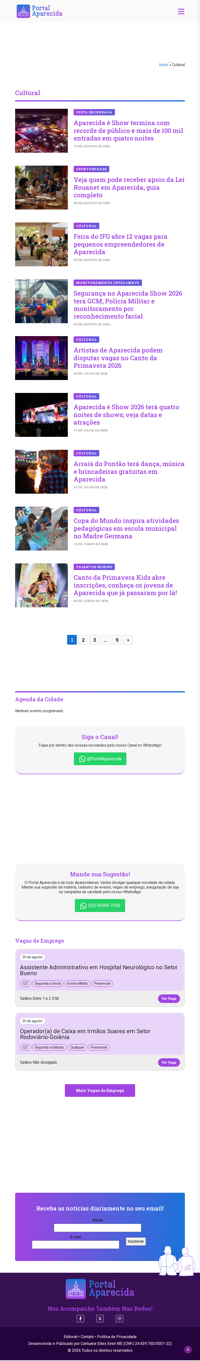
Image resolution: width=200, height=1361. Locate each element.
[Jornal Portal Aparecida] (39, 11)
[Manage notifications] (188, 1349)
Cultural (86, 226)
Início (163, 64)
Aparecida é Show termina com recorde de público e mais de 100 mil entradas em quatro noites (128, 130)
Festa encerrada (94, 112)
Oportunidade (91, 169)
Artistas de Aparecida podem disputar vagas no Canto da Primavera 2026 (118, 357)
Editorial (71, 1336)
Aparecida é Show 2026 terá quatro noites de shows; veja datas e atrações (126, 414)
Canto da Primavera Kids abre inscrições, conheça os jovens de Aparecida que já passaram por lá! (125, 585)
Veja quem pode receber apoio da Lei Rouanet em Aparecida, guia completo (129, 187)
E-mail (75, 1237)
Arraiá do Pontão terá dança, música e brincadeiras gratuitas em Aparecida (129, 471)
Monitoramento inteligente (108, 282)
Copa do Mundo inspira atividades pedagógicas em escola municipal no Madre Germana (126, 528)
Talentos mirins (94, 567)
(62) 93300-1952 (103, 905)
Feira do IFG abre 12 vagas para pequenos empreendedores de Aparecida (121, 244)
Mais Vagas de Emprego (100, 1090)
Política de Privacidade (117, 1336)
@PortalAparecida (103, 758)
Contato (87, 1336)
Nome (97, 1220)
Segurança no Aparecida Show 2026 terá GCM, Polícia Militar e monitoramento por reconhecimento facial (128, 304)
